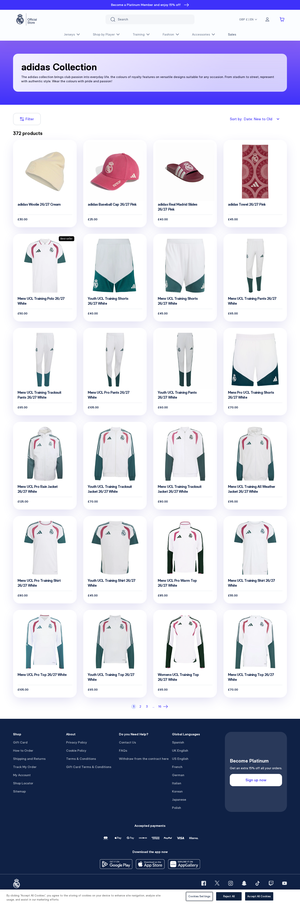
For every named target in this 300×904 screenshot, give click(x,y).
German (178, 775)
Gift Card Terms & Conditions (88, 767)
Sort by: (251, 119)
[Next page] (166, 706)
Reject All (229, 896)
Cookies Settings (199, 896)
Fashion (168, 34)
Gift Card (20, 742)
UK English (180, 750)
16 (159, 706)
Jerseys (69, 34)
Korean (177, 791)
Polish (176, 808)
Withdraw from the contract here (144, 759)
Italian (176, 783)
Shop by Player (104, 34)
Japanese (179, 799)
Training (139, 34)
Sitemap (19, 791)
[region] (150, 897)
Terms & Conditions (81, 759)
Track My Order (25, 767)
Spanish (178, 742)
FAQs (123, 750)
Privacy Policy (76, 742)
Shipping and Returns (29, 759)
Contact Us (127, 742)
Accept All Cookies (259, 896)
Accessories (201, 34)
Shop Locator (23, 783)
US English (180, 759)
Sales (232, 34)
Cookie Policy (76, 750)
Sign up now (256, 780)
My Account (22, 775)
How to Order (23, 750)
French (177, 767)
